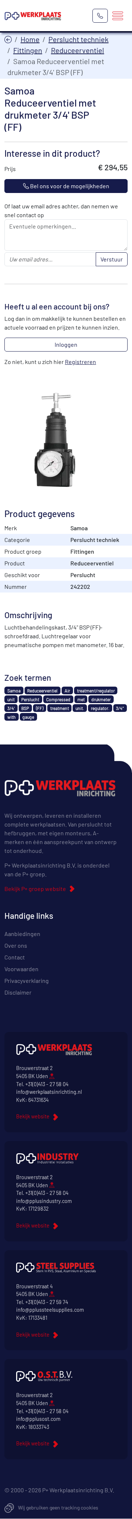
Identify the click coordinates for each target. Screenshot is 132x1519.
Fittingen (27, 50)
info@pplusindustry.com (44, 1201)
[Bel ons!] (100, 16)
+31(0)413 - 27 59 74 (46, 1302)
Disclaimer (18, 992)
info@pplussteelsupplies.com (50, 1310)
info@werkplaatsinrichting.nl (49, 1092)
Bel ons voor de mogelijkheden (69, 185)
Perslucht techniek (78, 39)
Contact (14, 957)
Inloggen (66, 344)
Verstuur (111, 259)
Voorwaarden (21, 968)
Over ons (15, 945)
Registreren (80, 361)
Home (30, 39)
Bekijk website (33, 1116)
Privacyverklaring (26, 980)
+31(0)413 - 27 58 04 (47, 1084)
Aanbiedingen (22, 933)
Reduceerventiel (77, 50)
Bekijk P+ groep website (35, 888)
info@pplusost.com (38, 1419)
